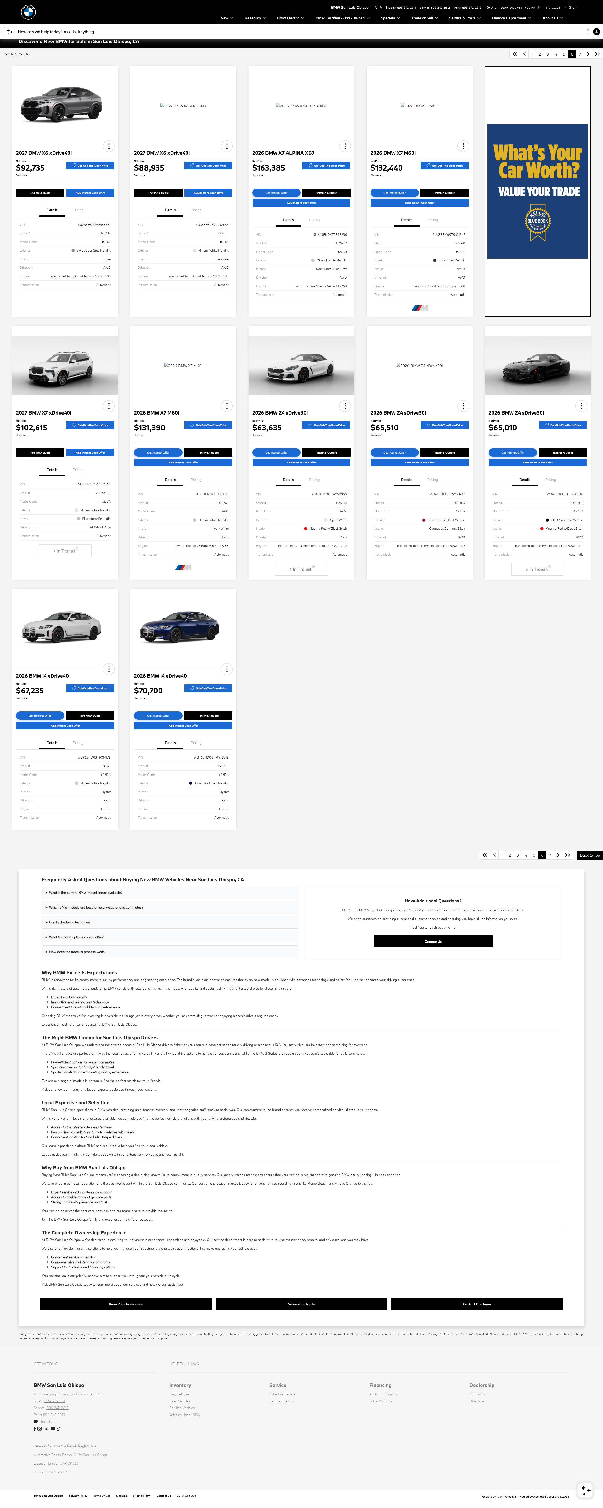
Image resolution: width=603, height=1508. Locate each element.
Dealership (481, 1385)
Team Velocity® (506, 1496)
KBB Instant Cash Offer (90, 193)
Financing (380, 1385)
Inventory (180, 1385)
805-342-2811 (406, 7)
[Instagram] (39, 1429)
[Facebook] (35, 1429)
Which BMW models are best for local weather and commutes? (96, 907)
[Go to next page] (588, 54)
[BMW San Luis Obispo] (52, 11)
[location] (538, 7)
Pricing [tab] (78, 209)
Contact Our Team (477, 1304)
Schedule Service (282, 1394)
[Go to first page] (514, 54)
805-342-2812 (440, 7)
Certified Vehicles (182, 1408)
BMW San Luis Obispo (49, 1495)
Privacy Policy (78, 1495)
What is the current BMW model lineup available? (85, 892)
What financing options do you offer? (76, 937)
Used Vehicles (179, 1401)
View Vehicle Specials (126, 1304)
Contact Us (433, 941)
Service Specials (281, 1401)
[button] (109, 146)
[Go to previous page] (524, 54)
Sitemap (121, 1495)
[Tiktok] (58, 1429)
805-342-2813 (471, 7)
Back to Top (590, 855)
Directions (477, 1401)
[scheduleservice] (381, 7)
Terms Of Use (101, 1495)
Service (277, 1385)
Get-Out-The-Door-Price (93, 165)
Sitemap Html (142, 1495)
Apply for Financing (383, 1394)
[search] (375, 7)
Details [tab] (52, 209)
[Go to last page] (597, 54)
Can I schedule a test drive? (69, 922)
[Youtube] (53, 1429)
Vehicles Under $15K (184, 1414)
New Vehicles (179, 1394)
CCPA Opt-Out (186, 1495)
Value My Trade (380, 1401)
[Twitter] (46, 1429)
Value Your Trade (301, 1304)
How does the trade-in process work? (77, 952)
